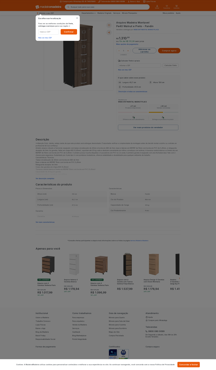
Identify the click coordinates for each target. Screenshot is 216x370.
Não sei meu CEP (45, 38)
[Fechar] (77, 18)
